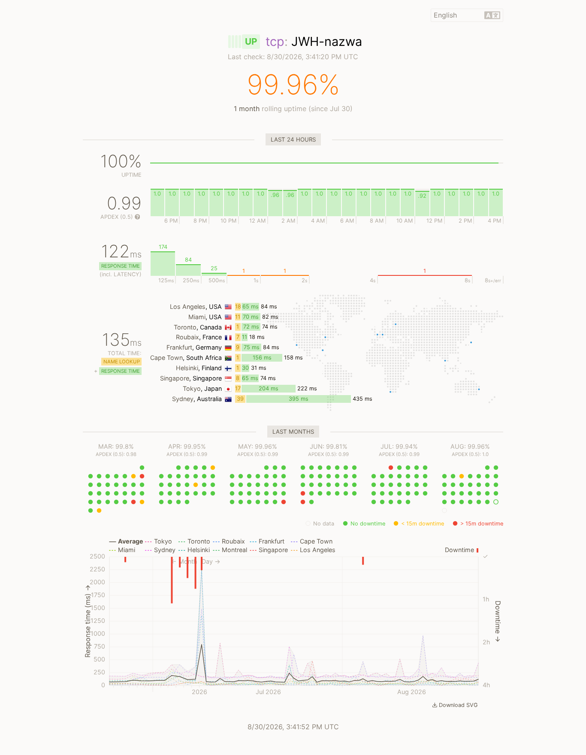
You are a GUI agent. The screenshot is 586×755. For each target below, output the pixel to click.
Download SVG (458, 705)
